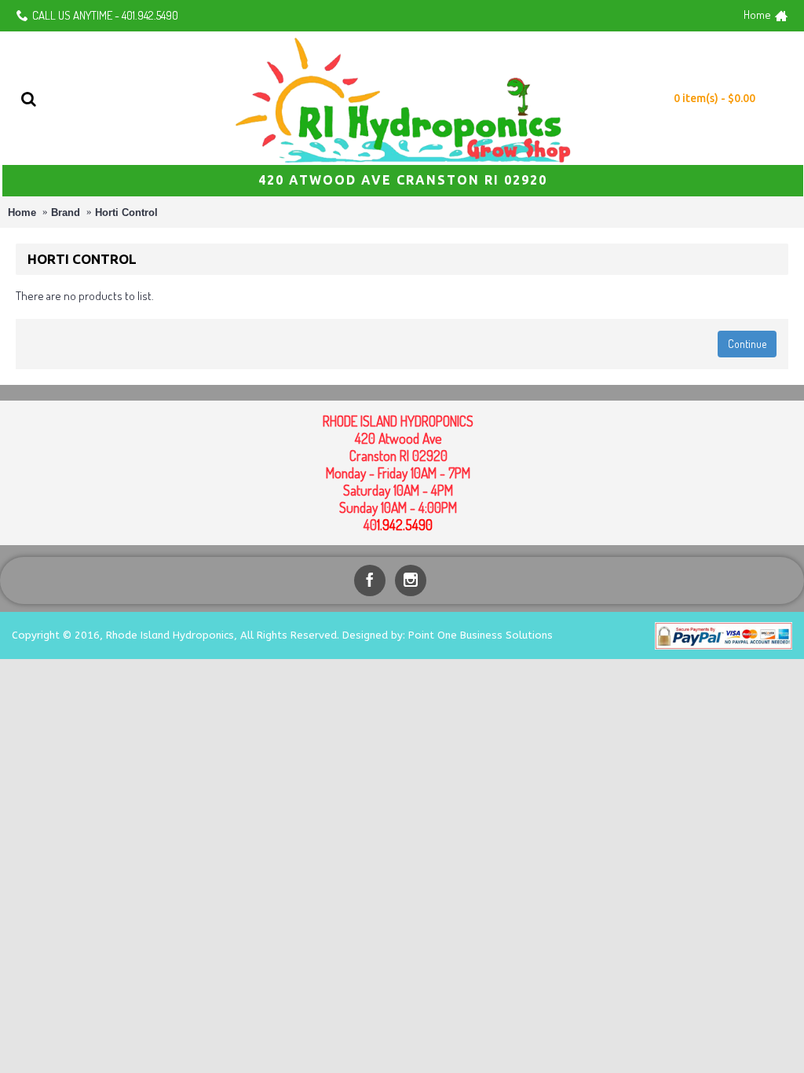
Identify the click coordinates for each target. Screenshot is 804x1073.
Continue (747, 343)
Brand (65, 212)
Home (22, 212)
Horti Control (126, 212)
